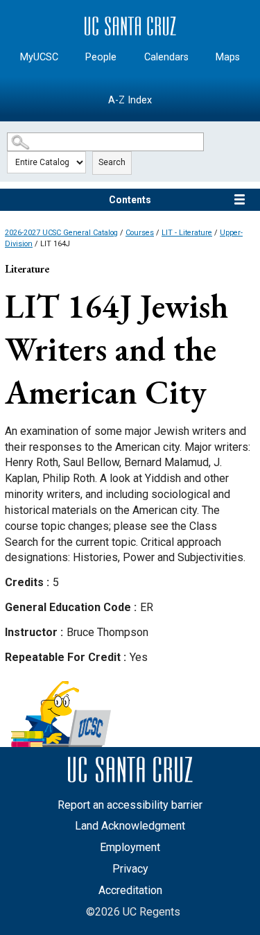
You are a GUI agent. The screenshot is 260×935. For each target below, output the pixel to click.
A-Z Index (130, 100)
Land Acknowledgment (130, 825)
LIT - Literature (187, 232)
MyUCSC (39, 57)
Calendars (166, 57)
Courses (139, 232)
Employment (130, 847)
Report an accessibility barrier (130, 805)
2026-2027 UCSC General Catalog (61, 232)
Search (111, 162)
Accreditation (130, 890)
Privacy (130, 868)
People (100, 57)
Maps (228, 57)
